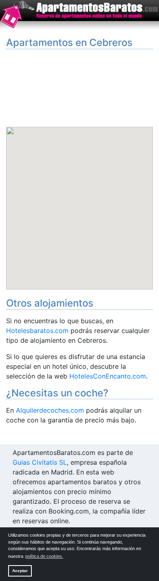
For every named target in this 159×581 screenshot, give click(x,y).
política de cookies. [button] (44, 556)
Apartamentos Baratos (79, 15)
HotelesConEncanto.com (107, 376)
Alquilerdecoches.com (50, 410)
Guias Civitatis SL (40, 462)
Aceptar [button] (20, 570)
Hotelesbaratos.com (37, 330)
